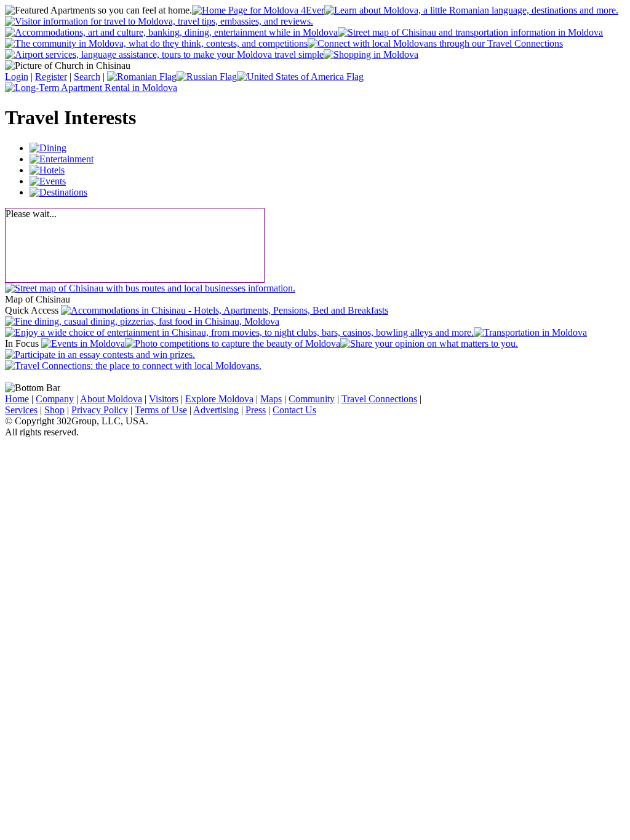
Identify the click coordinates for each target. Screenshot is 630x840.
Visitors (163, 399)
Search (87, 76)
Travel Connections (379, 399)
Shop (54, 410)
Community (312, 399)
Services (21, 410)
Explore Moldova (219, 399)
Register (51, 76)
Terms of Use (161, 410)
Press (255, 410)
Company (55, 399)
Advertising (216, 410)
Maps (271, 399)
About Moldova (111, 399)
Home (17, 399)
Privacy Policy (99, 410)
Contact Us (294, 410)
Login (16, 76)
